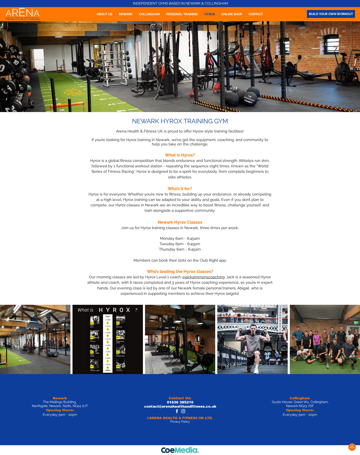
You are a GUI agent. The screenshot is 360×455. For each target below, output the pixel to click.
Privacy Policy (180, 421)
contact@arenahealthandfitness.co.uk (180, 406)
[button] (126, 14)
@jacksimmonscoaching (203, 277)
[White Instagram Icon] (183, 411)
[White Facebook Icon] (177, 411)
